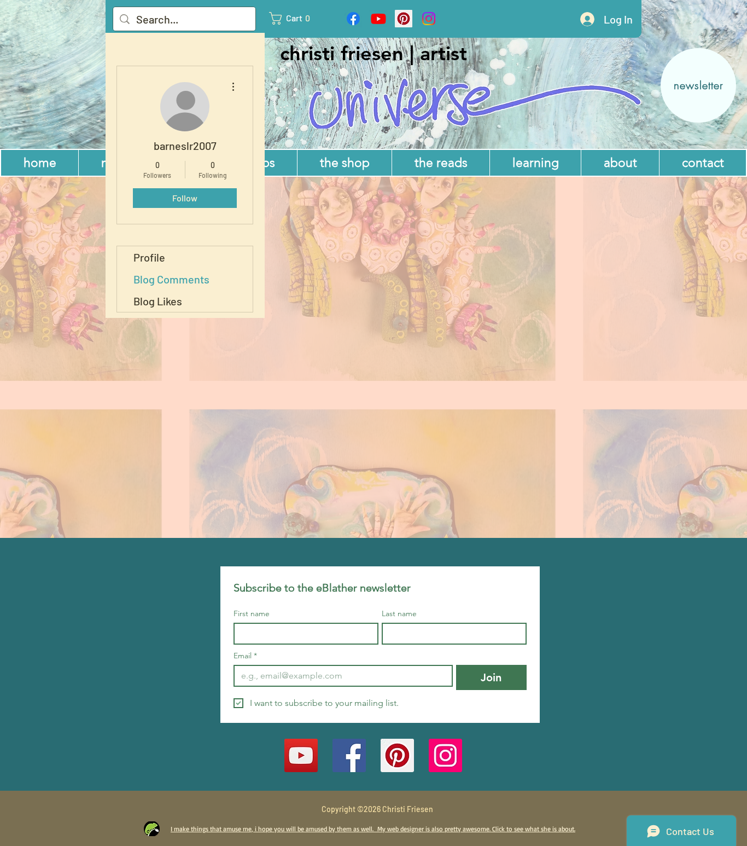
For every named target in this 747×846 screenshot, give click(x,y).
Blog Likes (157, 301)
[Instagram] (428, 18)
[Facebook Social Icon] (349, 755)
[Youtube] (378, 18)
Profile (149, 257)
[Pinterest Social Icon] (403, 18)
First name (252, 613)
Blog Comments (171, 279)
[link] (294, 18)
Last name (399, 613)
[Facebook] (353, 18)
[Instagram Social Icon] (445, 755)
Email (245, 655)
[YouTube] (301, 755)
